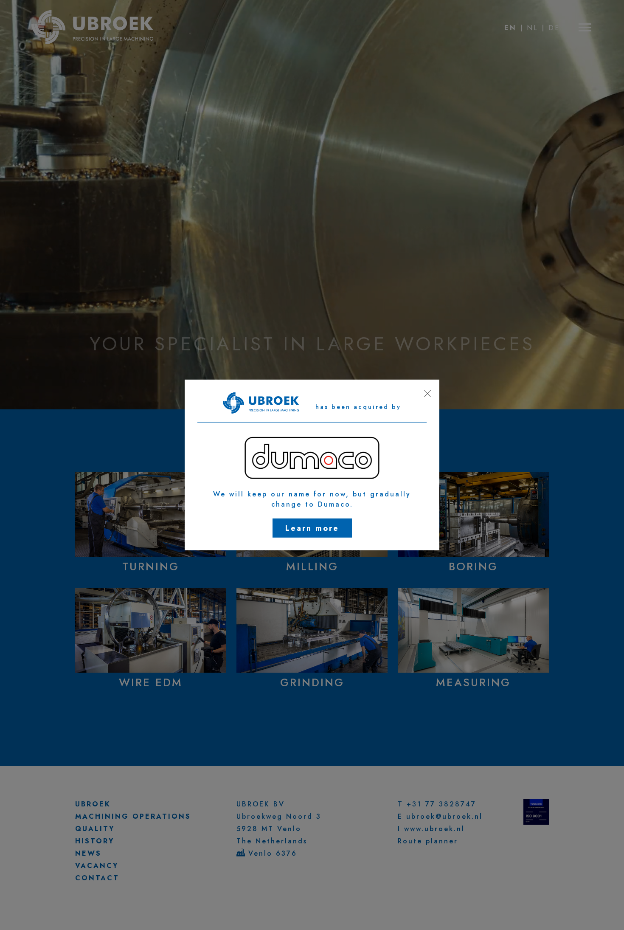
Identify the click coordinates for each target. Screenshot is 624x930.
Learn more (312, 528)
